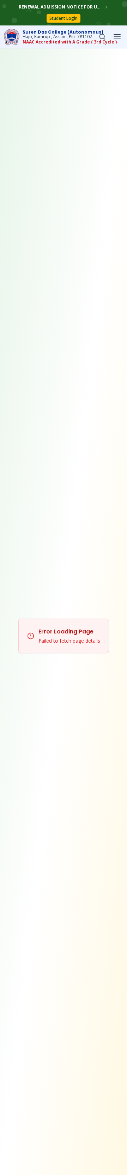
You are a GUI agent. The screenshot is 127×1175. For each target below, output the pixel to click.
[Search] (102, 36)
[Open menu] (117, 37)
